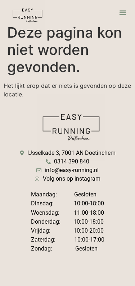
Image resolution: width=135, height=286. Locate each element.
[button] (122, 12)
